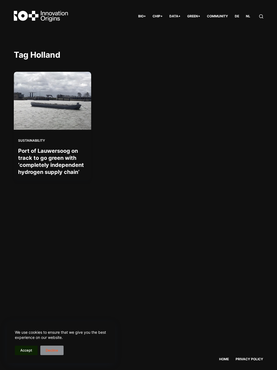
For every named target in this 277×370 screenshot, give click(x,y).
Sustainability (31, 140)
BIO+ (142, 16)
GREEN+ (193, 16)
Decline (52, 350)
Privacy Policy (249, 359)
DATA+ (174, 16)
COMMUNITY (217, 16)
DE (237, 16)
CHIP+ (158, 16)
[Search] (261, 16)
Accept (26, 350)
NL (248, 16)
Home (224, 359)
